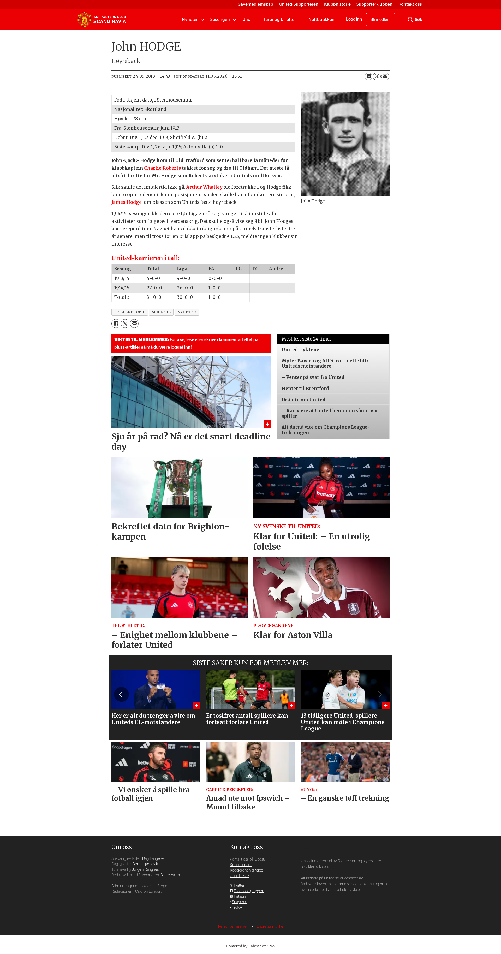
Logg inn (354, 19)
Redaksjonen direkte (246, 870)
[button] (121, 694)
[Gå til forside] (101, 19)
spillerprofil (129, 312)
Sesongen (220, 19)
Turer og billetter (279, 19)
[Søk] (410, 19)
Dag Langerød (153, 859)
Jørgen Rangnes (145, 870)
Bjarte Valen (170, 875)
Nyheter (190, 19)
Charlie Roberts (162, 168)
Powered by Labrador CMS (250, 946)
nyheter (186, 312)
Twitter (239, 885)
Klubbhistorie (337, 4)
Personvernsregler (233, 926)
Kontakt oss (410, 4)
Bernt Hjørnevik (145, 864)
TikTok (237, 907)
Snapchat (239, 902)
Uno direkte (239, 876)
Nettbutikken (321, 19)
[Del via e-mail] (385, 76)
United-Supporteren (298, 4)
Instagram (242, 896)
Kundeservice (241, 865)
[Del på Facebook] (368, 76)
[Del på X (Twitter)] (377, 76)
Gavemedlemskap (255, 4)
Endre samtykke (270, 926)
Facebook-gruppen (249, 891)
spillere (161, 312)
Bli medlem (381, 19)
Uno (246, 19)
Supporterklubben (374, 4)
